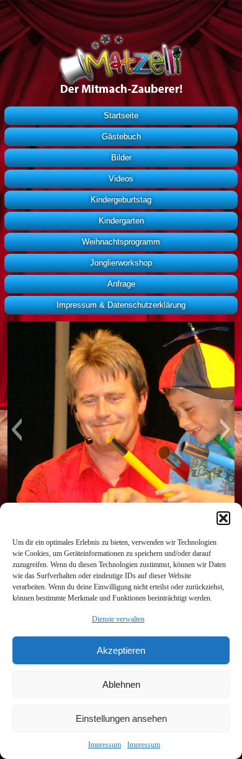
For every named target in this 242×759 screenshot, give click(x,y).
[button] (223, 518)
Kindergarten (121, 220)
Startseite (121, 115)
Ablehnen (121, 684)
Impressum (104, 744)
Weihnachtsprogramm (121, 241)
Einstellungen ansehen (121, 718)
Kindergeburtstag (121, 199)
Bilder (121, 157)
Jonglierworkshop (121, 262)
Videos (121, 178)
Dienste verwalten (118, 619)
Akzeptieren (121, 650)
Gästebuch (121, 136)
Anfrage (121, 283)
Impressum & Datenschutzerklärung (121, 305)
